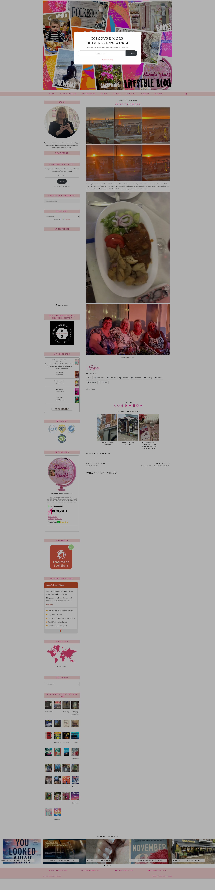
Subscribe (131, 53)
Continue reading (107, 60)
